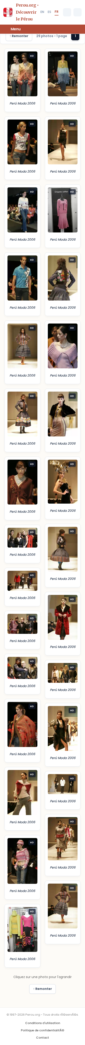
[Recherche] (67, 12)
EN (42, 12)
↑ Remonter (19, 36)
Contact (42, 1037)
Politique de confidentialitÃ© (42, 1030)
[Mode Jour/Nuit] (77, 12)
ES (49, 12)
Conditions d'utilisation (42, 1023)
